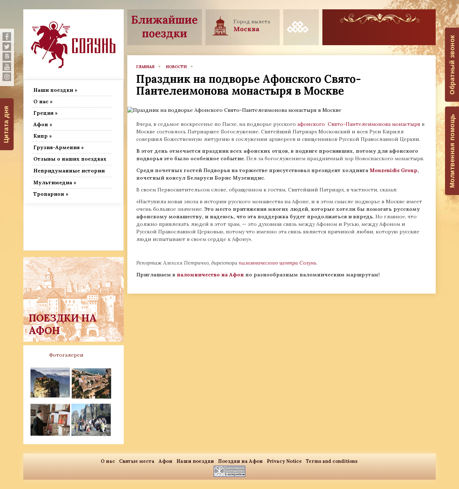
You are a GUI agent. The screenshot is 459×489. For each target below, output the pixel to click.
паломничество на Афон (210, 274)
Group (409, 170)
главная (145, 66)
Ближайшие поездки (164, 26)
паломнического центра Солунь (277, 263)
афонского (311, 124)
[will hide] (7, 36)
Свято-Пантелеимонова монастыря (374, 124)
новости (176, 66)
